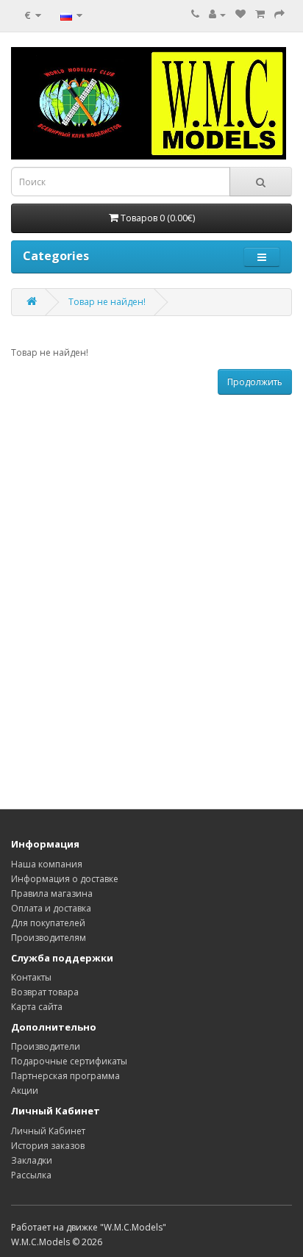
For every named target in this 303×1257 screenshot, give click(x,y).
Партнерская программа (65, 1076)
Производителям (48, 937)
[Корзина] (260, 14)
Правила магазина (52, 893)
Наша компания (46, 864)
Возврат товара (45, 992)
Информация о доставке (64, 879)
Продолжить (254, 382)
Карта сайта (37, 1006)
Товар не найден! (107, 302)
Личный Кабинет (48, 1131)
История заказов (48, 1145)
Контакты (31, 977)
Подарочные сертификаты (69, 1061)
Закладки (31, 1160)
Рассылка (31, 1175)
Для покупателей (48, 923)
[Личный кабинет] (217, 14)
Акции (24, 1090)
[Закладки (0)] (240, 14)
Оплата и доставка (51, 908)
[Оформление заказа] (279, 14)
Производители (45, 1046)
